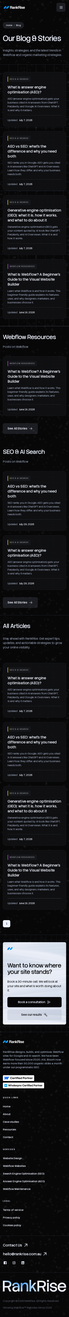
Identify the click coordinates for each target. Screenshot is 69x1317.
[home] (14, 7)
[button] (60, 7)
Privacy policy (11, 1217)
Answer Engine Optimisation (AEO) (24, 1181)
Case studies (11, 1122)
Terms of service (13, 1210)
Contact (8, 1137)
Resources (9, 1129)
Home (9, 25)
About (6, 1114)
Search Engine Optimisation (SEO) (23, 1173)
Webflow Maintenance (16, 1189)
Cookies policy (12, 1225)
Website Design (12, 1158)
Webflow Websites (14, 1166)
